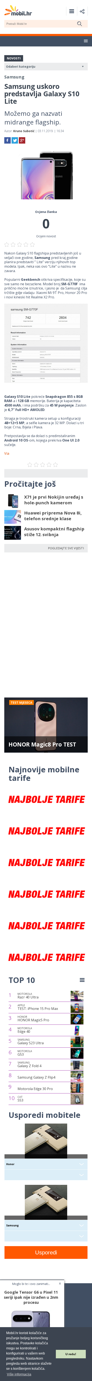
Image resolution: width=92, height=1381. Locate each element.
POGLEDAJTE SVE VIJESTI (66, 548)
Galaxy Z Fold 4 (29, 1064)
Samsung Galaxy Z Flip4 (36, 1077)
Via (6, 453)
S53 (20, 1099)
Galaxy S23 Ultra (31, 1042)
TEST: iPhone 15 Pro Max (38, 1007)
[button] (86, 41)
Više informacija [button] (19, 1374)
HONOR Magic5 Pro (33, 1019)
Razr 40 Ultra (28, 996)
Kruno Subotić (23, 131)
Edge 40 (25, 1030)
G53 (25, 1053)
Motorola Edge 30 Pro (35, 1088)
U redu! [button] (70, 1354)
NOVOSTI (14, 58)
